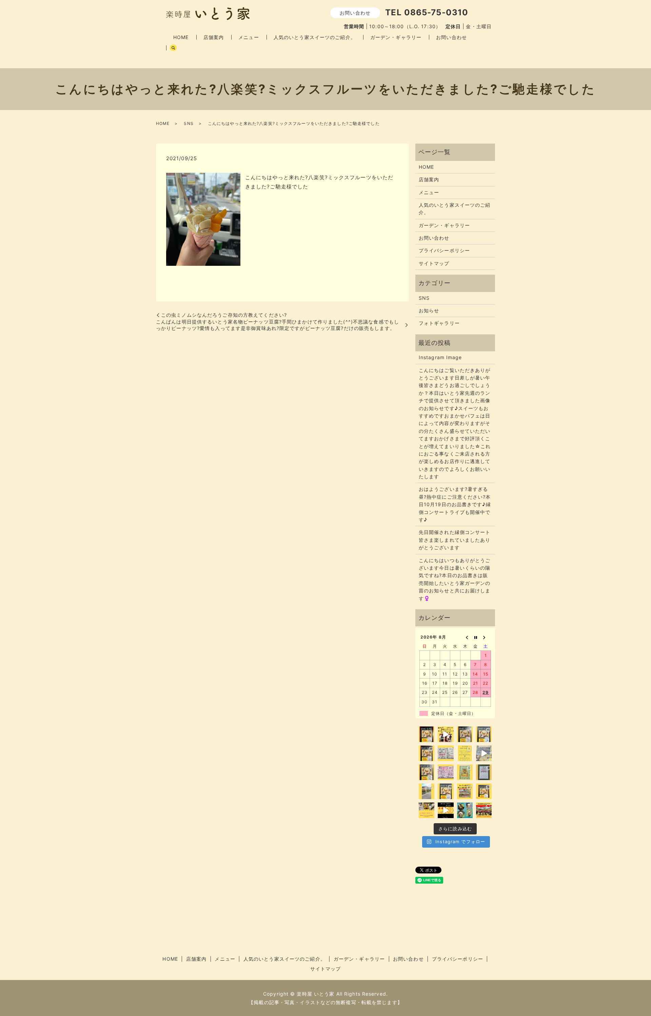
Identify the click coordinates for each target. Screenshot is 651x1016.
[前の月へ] (465, 637)
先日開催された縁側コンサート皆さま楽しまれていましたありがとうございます (455, 539)
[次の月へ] (486, 637)
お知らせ (429, 310)
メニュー (248, 37)
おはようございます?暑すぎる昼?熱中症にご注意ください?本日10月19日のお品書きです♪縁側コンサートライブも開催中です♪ (455, 504)
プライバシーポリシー (444, 250)
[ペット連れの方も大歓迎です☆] (465, 810)
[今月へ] (476, 637)
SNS (188, 123)
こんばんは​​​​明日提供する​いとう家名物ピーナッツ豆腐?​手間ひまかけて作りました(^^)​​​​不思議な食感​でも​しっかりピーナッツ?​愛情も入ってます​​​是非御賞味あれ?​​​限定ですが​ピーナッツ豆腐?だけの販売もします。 (277, 325)
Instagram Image (440, 357)
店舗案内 (213, 37)
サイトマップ (434, 263)
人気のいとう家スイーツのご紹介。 (315, 37)
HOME (181, 37)
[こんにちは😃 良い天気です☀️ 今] (426, 791)
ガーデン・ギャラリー (395, 37)
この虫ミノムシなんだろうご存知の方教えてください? (224, 315)
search (173, 48)
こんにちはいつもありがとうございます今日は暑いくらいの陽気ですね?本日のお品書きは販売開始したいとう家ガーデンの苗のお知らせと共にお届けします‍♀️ (455, 579)
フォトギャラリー (439, 323)
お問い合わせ (451, 37)
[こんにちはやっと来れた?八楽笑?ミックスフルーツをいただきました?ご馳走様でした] (203, 219)
